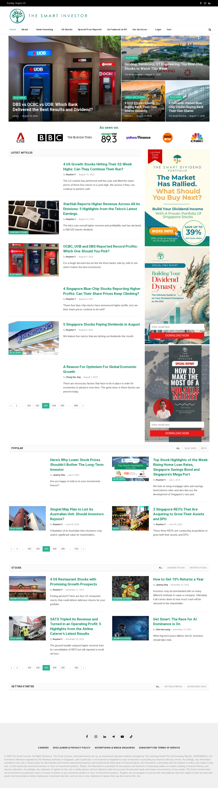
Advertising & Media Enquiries (115, 747)
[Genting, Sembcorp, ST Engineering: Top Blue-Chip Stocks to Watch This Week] (165, 58)
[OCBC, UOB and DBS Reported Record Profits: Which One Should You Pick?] (34, 260)
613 (76, 549)
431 (29, 405)
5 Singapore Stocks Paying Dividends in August (101, 324)
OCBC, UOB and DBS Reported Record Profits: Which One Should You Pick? (100, 248)
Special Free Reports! (90, 29)
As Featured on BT (117, 29)
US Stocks (66, 29)
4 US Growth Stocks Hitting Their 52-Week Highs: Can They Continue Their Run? (97, 166)
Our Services (140, 29)
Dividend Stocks (18, 232)
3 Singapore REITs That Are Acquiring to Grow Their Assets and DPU (178, 514)
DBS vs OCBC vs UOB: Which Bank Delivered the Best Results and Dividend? (53, 107)
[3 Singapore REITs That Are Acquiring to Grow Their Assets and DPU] (130, 518)
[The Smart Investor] (64, 15)
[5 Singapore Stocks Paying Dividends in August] (34, 338)
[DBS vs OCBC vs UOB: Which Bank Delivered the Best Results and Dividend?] (65, 79)
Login (158, 29)
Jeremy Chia (59, 475)
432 (37, 405)
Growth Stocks (198, 568)
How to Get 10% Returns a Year (178, 579)
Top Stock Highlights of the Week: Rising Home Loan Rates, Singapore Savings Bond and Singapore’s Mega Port (180, 467)
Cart (169, 29)
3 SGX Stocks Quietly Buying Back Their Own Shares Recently (140, 107)
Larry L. (16, 116)
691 (76, 667)
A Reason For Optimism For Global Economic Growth (99, 369)
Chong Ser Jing (73, 377)
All (178, 448)
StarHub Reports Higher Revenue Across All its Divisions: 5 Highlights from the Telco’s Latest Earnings (101, 209)
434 (54, 405)
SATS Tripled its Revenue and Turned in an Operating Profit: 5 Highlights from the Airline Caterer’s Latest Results (75, 626)
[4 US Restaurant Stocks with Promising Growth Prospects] (27, 588)
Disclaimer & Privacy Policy (72, 747)
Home (13, 29)
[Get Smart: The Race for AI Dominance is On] (130, 628)
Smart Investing (44, 29)
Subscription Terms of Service (159, 747)
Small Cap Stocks (135, 97)
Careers (43, 747)
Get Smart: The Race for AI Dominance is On (175, 621)
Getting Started (173, 686)
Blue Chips (19, 98)
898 (76, 405)
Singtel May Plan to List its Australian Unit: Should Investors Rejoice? (77, 514)
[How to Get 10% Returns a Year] (130, 588)
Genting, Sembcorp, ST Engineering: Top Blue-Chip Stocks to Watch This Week (163, 66)
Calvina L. (129, 116)
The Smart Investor (133, 74)
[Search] (209, 29)
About (24, 29)
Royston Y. (71, 174)
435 (62, 405)
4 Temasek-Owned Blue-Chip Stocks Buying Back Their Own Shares (186, 107)
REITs (204, 448)
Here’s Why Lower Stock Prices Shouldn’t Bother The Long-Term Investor (77, 465)
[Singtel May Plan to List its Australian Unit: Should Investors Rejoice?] (27, 518)
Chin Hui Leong (163, 629)
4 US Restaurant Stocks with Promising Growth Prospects (73, 581)
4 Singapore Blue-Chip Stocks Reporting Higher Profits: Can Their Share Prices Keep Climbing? (102, 291)
